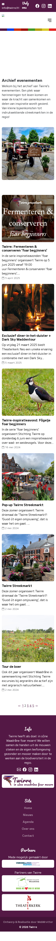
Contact (28, 835)
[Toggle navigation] (49, 20)
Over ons (28, 828)
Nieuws (28, 815)
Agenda (28, 822)
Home (28, 808)
